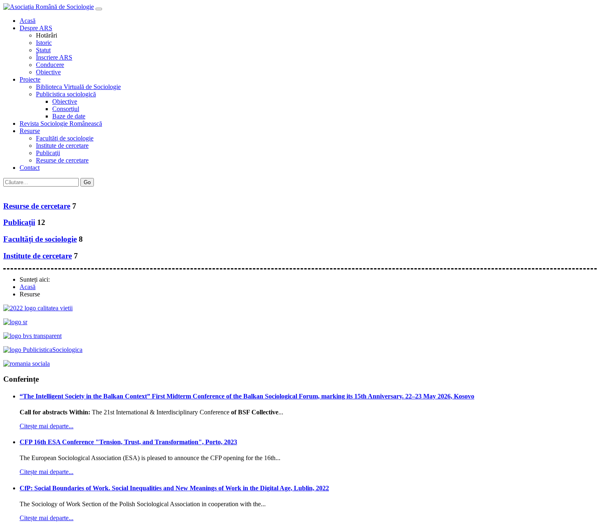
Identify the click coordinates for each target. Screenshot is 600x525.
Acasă (28, 20)
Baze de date (68, 116)
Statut (43, 50)
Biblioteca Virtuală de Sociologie (78, 86)
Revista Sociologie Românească (61, 123)
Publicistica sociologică (66, 94)
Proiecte (30, 79)
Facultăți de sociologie (40, 239)
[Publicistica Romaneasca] (42, 349)
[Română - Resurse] (7, 190)
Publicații (19, 222)
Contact (30, 167)
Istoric (44, 42)
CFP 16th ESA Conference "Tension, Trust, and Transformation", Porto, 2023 (128, 441)
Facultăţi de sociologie (64, 138)
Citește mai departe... (46, 426)
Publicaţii (48, 152)
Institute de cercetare (62, 145)
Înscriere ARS (54, 57)
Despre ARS (36, 27)
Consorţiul (65, 108)
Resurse (30, 130)
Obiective (48, 72)
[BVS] (32, 335)
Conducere (50, 64)
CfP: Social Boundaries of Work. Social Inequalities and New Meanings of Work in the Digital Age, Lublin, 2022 (174, 488)
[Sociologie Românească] (15, 321)
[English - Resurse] (15, 190)
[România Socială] (26, 363)
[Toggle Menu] (99, 9)
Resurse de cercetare (62, 160)
